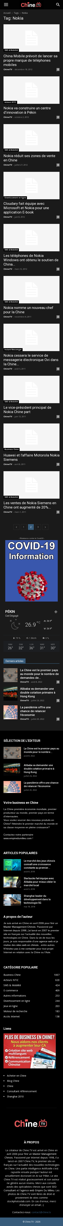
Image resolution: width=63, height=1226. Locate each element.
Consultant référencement (22, 1091)
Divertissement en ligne (15, 197)
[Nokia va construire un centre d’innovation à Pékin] (31, 90)
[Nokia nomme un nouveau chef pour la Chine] (31, 289)
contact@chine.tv (41, 1212)
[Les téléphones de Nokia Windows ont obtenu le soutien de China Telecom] (31, 237)
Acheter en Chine (16, 1075)
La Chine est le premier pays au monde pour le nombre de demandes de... (39, 673)
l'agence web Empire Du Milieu (37, 1190)
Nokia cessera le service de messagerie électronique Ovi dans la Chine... (31, 359)
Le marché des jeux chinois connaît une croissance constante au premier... (39, 864)
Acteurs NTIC (10, 102)
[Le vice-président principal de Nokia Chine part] (31, 389)
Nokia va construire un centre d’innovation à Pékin (27, 110)
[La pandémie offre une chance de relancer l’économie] (11, 712)
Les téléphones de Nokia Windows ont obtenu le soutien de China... (31, 260)
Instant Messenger (13, 349)
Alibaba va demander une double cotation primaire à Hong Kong (37, 692)
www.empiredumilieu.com (18, 838)
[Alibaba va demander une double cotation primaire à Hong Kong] (11, 694)
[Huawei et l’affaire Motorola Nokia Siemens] (31, 437)
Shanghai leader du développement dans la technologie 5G (37, 899)
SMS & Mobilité (11, 50)
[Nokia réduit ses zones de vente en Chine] (31, 138)
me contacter (28, 948)
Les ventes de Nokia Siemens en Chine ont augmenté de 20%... (30, 505)
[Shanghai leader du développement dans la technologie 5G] (12, 900)
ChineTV (8, 69)
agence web (46, 941)
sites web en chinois (27, 945)
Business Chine (12, 449)
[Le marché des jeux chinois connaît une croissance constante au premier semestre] (12, 865)
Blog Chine (13, 1080)
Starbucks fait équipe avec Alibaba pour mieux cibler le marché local (40, 882)
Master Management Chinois (20, 926)
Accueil (7, 12)
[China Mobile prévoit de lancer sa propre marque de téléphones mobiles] (31, 38)
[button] (58, 4)
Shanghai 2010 (15, 1096)
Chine (10, 1086)
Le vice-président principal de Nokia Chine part (27, 409)
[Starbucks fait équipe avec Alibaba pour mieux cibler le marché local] (12, 882)
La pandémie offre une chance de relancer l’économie (35, 711)
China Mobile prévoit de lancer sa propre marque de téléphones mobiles (30, 60)
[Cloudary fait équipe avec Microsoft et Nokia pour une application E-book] (31, 185)
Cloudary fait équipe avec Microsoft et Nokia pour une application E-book (26, 207)
